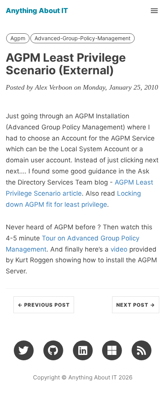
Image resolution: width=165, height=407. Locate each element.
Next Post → (135, 305)
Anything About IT (37, 11)
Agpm (17, 38)
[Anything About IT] (141, 350)
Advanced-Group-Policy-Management (82, 38)
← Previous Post (44, 305)
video (119, 249)
